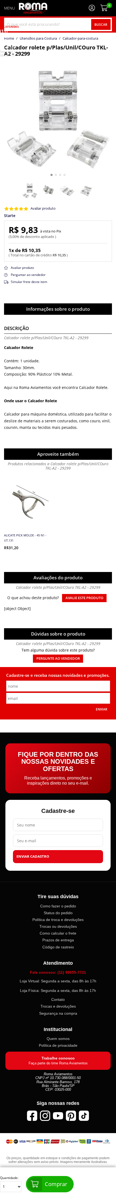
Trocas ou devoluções (58, 926)
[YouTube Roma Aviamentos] (58, 1115)
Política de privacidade (58, 1045)
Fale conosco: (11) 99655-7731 (58, 972)
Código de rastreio (58, 947)
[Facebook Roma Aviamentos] (32, 1115)
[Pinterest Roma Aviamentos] (71, 1115)
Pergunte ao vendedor (58, 658)
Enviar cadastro (32, 856)
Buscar (100, 24)
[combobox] (58, 24)
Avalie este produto (84, 598)
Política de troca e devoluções (58, 919)
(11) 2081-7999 (7, 39)
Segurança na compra (58, 1013)
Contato (58, 999)
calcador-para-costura (80, 38)
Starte (9, 215)
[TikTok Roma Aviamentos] (84, 1115)
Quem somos (58, 1038)
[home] (33, 8)
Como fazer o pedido (58, 906)
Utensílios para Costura (38, 38)
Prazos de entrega (58, 940)
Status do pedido (58, 913)
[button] (51, 175)
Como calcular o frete (58, 933)
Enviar (101, 709)
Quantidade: (9, 1178)
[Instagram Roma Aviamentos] (45, 1115)
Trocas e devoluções (58, 1006)
